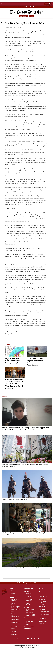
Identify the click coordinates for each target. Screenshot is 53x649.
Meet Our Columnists (15, 609)
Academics (28, 597)
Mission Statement (45, 611)
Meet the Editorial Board (46, 613)
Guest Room (14, 601)
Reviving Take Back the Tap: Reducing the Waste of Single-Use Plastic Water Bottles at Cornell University (14, 383)
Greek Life (28, 595)
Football (13, 613)
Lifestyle (26, 591)
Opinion (12, 597)
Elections (13, 595)
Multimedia (27, 618)
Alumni (41, 592)
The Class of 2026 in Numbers (26, 7)
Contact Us (42, 618)
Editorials (13, 604)
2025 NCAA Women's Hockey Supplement (30, 615)
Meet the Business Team (46, 614)
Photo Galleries (29, 621)
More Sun (42, 599)
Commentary (14, 635)
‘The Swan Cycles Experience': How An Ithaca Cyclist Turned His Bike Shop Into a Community (24, 533)
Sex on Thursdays (30, 604)
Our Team (42, 609)
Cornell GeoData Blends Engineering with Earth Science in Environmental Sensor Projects (36, 361)
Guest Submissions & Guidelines (15, 600)
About (41, 589)
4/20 (27, 610)
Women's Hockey (15, 616)
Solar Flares (13, 631)
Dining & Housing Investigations (29, 600)
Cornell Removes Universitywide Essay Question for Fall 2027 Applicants (22, 568)
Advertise (42, 606)
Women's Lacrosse (15, 622)
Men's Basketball (15, 618)
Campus (13, 593)
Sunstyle (42, 604)
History (42, 616)
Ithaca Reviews (29, 593)
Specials (26, 607)
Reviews (13, 629)
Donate (31, 16)
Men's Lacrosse (14, 621)
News (11, 588)
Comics (27, 619)
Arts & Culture (14, 626)
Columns (13, 603)
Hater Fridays (14, 634)
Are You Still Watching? (16, 632)
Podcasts (28, 622)
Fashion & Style (29, 601)
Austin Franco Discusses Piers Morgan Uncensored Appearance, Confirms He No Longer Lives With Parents (25, 428)
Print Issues (43, 601)
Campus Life (28, 596)
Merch (42, 602)
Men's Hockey (14, 615)
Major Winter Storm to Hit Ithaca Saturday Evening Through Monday (15, 360)
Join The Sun (43, 596)
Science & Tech (28, 588)
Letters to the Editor (15, 606)
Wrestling (13, 624)
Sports (12, 611)
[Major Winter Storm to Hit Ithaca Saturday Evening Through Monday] (15, 351)
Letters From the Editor (16, 607)
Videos (27, 624)
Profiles (13, 628)
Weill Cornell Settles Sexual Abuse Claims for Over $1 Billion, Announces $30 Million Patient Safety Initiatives (25, 465)
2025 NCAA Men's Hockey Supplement (30, 613)
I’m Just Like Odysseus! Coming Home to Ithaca (15, 499)
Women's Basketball (15, 619)
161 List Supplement (30, 609)
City (12, 590)
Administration (14, 592)
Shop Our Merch (23, 16)
